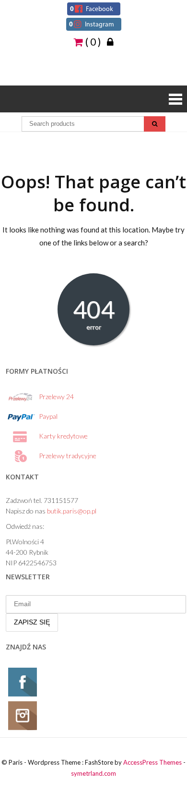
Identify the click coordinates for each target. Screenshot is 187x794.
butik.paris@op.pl (71, 511)
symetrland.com (93, 773)
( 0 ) (92, 41)
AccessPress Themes (152, 762)
